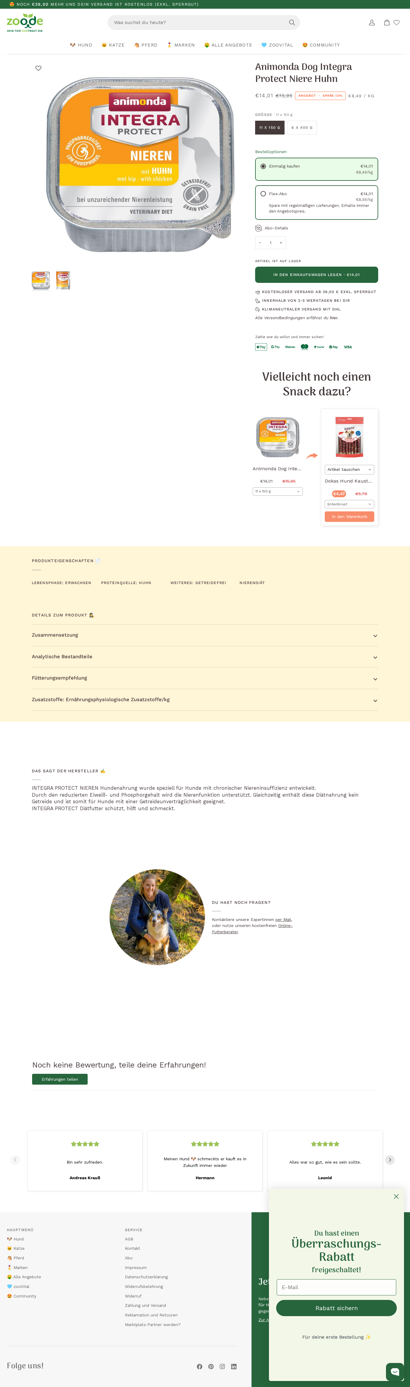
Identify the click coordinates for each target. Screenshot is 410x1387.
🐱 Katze (16, 1248)
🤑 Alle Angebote (24, 1276)
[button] (81, 45)
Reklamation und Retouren (151, 1315)
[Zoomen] (43, 257)
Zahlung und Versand (145, 1305)
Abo (129, 1257)
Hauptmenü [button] (20, 1230)
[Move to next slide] (392, 1160)
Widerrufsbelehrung (144, 1286)
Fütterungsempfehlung (59, 678)
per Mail (283, 919)
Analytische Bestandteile (62, 656)
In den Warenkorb (349, 516)
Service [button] (134, 1230)
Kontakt (132, 1248)
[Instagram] (222, 1366)
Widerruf (133, 1296)
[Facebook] (199, 1366)
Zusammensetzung (55, 635)
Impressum (136, 1267)
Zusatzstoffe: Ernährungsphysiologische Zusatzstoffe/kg (101, 699)
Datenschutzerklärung (146, 1276)
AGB (129, 1239)
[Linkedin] (234, 1366)
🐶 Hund (15, 1239)
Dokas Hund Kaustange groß (358, 481)
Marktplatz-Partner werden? (153, 1324)
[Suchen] (292, 22)
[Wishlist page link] (396, 23)
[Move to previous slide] (18, 1160)
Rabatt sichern (336, 1308)
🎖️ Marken (17, 1267)
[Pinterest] (211, 1366)
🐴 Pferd (15, 1257)
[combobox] (204, 22)
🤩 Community (21, 1296)
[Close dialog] (396, 1196)
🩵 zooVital (18, 1286)
